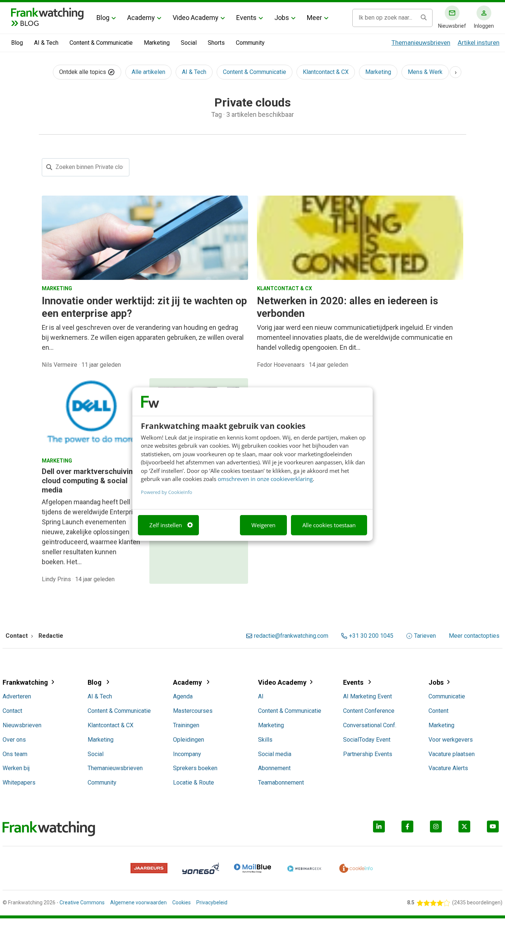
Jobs (281, 17)
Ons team (15, 754)
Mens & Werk (425, 71)
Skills (265, 739)
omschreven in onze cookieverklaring (265, 478)
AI (261, 696)
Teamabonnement (281, 782)
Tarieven (425, 636)
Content (438, 710)
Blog (102, 17)
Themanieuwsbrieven (421, 42)
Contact (12, 710)
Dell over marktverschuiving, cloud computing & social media (90, 480)
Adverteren (17, 696)
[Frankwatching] (47, 13)
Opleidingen (188, 739)
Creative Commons (82, 902)
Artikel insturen (478, 42)
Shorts (216, 42)
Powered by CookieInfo (166, 491)
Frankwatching (25, 682)
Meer (314, 17)
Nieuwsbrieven (22, 725)
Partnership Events (367, 754)
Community (250, 42)
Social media (274, 754)
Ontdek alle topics (83, 71)
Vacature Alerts (448, 768)
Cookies (181, 902)
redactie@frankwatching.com (291, 636)
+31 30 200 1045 (371, 636)
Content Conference (368, 710)
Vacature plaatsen (451, 754)
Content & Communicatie (101, 42)
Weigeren (263, 525)
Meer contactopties (474, 636)
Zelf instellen (165, 525)
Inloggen (484, 26)
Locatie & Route (193, 782)
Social (189, 42)
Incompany (187, 754)
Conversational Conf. (369, 725)
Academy (141, 17)
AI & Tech (46, 42)
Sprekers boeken (195, 768)
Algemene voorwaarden (138, 902)
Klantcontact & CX (326, 71)
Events (246, 17)
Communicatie (446, 696)
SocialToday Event (366, 739)
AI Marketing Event (367, 696)
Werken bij (16, 768)
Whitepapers (19, 782)
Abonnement (274, 768)
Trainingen (186, 725)
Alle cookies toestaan (329, 525)
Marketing (157, 42)
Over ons (14, 739)
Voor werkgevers (450, 739)
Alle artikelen (148, 71)
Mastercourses (193, 710)
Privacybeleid (211, 902)
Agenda (183, 696)
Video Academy (195, 17)
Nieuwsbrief (452, 26)
